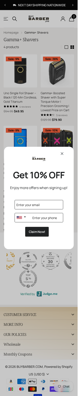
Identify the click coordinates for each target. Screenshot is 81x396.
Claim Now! (37, 232)
